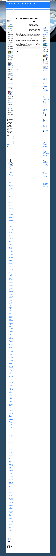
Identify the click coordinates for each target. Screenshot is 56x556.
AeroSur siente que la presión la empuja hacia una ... (11, 431)
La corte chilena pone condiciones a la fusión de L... (11, 476)
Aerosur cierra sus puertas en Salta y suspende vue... (11, 291)
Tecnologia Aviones (45, 162)
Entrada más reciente (18, 69)
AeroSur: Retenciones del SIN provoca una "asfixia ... (11, 288)
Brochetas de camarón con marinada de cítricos (45, 186)
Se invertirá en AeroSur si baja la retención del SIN (11, 197)
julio (9, 167)
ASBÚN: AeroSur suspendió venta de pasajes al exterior (11, 282)
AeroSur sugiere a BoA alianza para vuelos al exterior (11, 366)
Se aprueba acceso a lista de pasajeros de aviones (11, 312)
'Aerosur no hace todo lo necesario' (11, 235)
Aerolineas (44, 80)
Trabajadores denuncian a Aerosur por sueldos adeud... (11, 524)
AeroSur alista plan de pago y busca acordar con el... (11, 479)
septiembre (10, 165)
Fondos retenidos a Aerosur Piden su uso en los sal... (11, 331)
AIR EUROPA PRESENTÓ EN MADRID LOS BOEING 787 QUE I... (11, 333)
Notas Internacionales (45, 134)
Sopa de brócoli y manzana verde (45, 180)
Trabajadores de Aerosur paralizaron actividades (11, 416)
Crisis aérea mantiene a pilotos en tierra (11, 172)
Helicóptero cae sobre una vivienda (11, 434)
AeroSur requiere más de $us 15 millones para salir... (11, 339)
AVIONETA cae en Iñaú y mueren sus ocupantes (11, 280)
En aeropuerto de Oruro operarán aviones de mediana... (11, 371)
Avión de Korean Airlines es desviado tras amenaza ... (11, 413)
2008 (9, 538)
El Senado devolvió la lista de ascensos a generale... (11, 347)
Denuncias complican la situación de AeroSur (10, 527)
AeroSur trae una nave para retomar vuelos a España (11, 506)
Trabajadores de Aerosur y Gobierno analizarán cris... (11, 188)
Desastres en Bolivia (45, 42)
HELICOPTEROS (45, 121)
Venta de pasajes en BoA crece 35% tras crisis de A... (11, 321)
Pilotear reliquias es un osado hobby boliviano (11, 186)
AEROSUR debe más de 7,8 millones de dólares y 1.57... (11, 275)
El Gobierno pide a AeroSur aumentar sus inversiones (11, 224)
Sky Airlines (44, 151)
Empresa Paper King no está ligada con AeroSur (11, 439)
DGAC (44, 113)
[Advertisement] (28, 12)
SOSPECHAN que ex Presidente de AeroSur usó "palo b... (11, 495)
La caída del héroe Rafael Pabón (10, 44)
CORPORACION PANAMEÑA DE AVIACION (45, 110)
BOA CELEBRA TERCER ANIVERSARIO (11, 486)
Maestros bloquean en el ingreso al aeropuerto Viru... (11, 303)
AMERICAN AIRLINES (45, 95)
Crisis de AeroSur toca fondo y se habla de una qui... (11, 428)
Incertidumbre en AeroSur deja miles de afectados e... (11, 233)
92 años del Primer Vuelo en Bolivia (11, 341)
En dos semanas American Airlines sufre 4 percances (10, 109)
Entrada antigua (38, 69)
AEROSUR (44, 89)
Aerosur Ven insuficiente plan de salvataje (11, 530)
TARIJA (44, 161)
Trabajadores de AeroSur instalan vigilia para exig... (11, 404)
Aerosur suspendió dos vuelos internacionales (11, 442)
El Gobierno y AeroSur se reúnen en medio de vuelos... (11, 175)
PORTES (44, 142)
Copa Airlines (44, 108)
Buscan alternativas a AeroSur (11, 508)
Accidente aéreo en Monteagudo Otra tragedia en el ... (11, 263)
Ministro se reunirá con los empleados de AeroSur (11, 178)
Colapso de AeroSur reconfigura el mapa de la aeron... (11, 406)
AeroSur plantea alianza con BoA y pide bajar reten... (11, 352)
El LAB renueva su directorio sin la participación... (11, 444)
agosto (10, 166)
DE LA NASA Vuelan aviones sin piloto (10, 102)
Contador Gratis (9, 542)
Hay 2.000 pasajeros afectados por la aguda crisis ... (11, 306)
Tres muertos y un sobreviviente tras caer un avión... (11, 285)
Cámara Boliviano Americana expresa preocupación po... (11, 469)
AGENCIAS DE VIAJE (45, 90)
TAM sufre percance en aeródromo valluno (10, 401)
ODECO (44, 136)
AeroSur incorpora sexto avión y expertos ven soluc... (11, 489)
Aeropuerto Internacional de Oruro (45, 86)
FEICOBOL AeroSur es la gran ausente (11, 181)
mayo (9, 169)
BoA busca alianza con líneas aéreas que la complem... (11, 315)
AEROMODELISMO (45, 82)
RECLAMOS (44, 145)
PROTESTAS (44, 144)
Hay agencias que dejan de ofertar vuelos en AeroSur (11, 393)
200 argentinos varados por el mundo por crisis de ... (11, 257)
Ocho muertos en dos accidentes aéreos (11, 278)
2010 (9, 536)
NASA (44, 132)
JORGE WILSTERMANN (45, 125)
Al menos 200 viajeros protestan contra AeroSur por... (11, 410)
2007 (9, 539)
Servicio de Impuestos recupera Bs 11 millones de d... (11, 463)
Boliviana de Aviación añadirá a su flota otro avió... (11, 230)
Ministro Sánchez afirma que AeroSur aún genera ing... (11, 227)
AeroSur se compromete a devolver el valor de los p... (11, 191)
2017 (9, 156)
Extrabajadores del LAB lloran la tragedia (11, 266)
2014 (9, 159)
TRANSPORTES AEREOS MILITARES (45, 177)
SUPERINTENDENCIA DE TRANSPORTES (45, 155)
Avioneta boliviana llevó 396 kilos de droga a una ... (11, 337)
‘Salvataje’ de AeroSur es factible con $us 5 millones (11, 396)
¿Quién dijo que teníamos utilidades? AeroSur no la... (11, 519)
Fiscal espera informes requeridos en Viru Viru (11, 242)
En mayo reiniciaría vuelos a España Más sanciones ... (11, 344)
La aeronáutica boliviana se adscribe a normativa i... (10, 492)
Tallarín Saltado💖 (45, 184)
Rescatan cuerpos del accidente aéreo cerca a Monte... (11, 255)
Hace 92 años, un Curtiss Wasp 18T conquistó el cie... (11, 355)
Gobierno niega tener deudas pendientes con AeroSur (11, 513)
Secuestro (44, 149)
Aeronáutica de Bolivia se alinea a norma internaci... (11, 460)
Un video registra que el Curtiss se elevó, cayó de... (11, 194)
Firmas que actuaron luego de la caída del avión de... (11, 209)
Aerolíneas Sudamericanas (45, 81)
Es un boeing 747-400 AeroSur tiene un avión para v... (11, 500)
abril (9, 170)
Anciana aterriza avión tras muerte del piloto (11, 484)
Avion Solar (44, 103)
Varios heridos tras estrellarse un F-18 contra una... (11, 498)
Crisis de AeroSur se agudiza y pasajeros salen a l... (11, 324)
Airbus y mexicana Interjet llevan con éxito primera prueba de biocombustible (10, 84)
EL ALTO (44, 115)
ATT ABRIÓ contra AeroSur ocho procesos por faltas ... (11, 309)
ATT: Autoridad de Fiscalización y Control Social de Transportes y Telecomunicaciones (46, 100)
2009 (9, 537)
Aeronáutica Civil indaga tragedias (11, 247)
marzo (10, 531)
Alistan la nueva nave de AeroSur (11, 452)
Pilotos (44, 141)
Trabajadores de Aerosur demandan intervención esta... (11, 217)
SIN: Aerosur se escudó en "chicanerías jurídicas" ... (11, 473)
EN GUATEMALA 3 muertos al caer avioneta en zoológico (11, 272)
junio (9, 168)
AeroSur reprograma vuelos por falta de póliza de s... (11, 419)
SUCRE (44, 152)
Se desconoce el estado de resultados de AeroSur (11, 385)
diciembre (10, 162)
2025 (9, 147)
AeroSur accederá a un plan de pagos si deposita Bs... (11, 450)
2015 (9, 158)
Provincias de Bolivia (45, 65)
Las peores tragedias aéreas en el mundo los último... (11, 300)
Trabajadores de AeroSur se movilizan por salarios (11, 422)
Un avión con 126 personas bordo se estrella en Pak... (11, 297)
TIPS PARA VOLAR (45, 165)
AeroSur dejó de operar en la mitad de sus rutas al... (11, 244)
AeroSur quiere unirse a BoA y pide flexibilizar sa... (11, 360)
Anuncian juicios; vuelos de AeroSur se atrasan (11, 447)
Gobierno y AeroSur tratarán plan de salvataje (11, 374)
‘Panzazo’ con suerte (10, 398)
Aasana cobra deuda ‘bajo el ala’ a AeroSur (11, 388)
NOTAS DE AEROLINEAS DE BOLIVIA (24, 3)
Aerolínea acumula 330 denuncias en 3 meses (11, 521)
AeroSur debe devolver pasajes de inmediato (11, 516)
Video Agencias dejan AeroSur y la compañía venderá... (11, 221)
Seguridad (44, 150)
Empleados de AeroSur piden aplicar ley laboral (11, 183)
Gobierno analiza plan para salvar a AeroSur (11, 357)
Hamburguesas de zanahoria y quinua (45, 183)
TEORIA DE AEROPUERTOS (45, 164)
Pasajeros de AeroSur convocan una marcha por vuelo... (11, 238)
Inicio (28, 69)
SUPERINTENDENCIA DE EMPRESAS (45, 153)
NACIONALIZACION (45, 130)
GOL (43, 120)
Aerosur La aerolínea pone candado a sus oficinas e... (11, 269)
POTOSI (44, 143)
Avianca (44, 102)
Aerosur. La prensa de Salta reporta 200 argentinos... (11, 249)
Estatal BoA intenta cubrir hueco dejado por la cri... (11, 206)
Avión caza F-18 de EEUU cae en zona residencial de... (11, 503)
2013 (9, 160)
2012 (9, 161)
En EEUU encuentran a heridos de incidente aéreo (11, 481)
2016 (9, 157)
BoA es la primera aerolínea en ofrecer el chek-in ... (11, 436)
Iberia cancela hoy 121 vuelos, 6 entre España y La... (11, 382)
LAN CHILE (44, 129)
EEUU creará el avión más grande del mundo (10, 318)
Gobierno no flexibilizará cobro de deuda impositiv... (11, 200)
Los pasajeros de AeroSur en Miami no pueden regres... (11, 368)
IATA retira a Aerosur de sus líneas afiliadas (11, 215)
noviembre (10, 163)
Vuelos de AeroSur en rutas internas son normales (11, 511)
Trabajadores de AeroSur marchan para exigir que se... (11, 212)
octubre (10, 164)
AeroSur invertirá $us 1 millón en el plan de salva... (11, 363)
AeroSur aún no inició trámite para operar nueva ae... (11, 379)
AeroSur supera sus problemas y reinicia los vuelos (11, 425)
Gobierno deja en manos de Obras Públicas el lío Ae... (11, 252)
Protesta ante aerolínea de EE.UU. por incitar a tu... (10, 260)
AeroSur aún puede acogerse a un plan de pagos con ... (11, 457)
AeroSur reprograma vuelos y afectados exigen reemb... (11, 327)
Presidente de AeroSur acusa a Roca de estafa (11, 376)
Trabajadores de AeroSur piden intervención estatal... (11, 203)
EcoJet (44, 114)
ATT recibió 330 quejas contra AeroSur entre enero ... (11, 466)
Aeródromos (44, 77)
